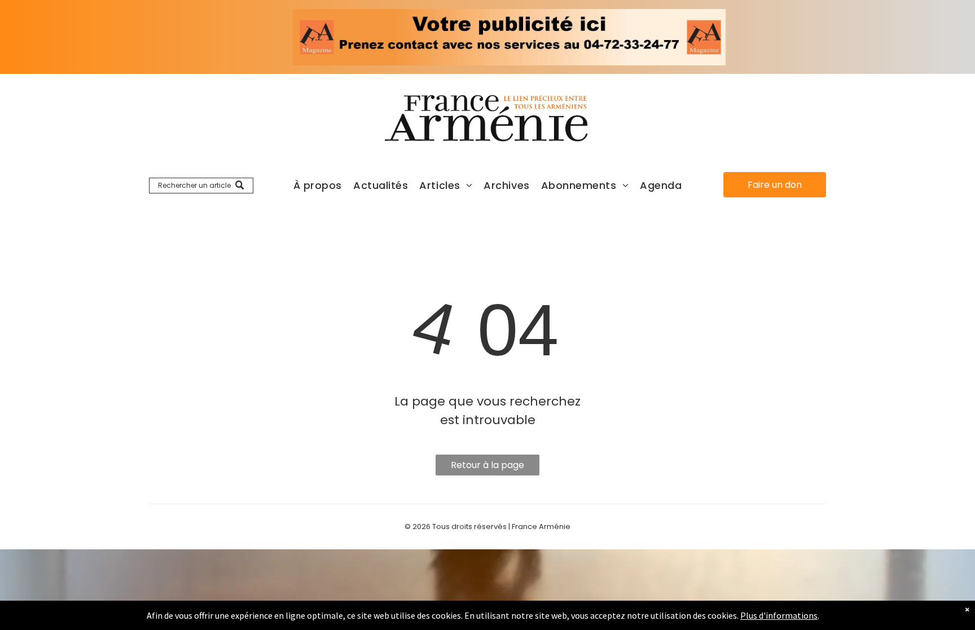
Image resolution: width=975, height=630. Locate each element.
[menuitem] (318, 185)
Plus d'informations (779, 615)
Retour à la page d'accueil (487, 467)
